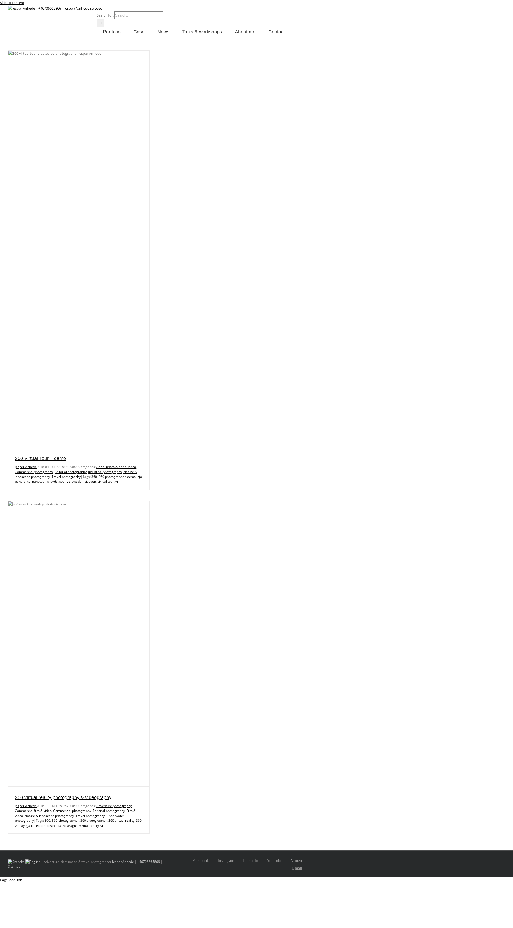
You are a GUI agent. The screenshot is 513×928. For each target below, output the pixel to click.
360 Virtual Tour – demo (40, 458)
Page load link (11, 880)
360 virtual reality (121, 820)
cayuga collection (32, 825)
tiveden (90, 481)
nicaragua (70, 825)
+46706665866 (148, 861)
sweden (77, 481)
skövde (52, 481)
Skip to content (12, 2)
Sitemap (14, 866)
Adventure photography (114, 806)
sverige (64, 481)
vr (116, 481)
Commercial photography (34, 472)
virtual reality (89, 825)
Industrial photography (105, 472)
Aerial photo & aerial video (116, 467)
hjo (139, 476)
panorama (22, 481)
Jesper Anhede (26, 467)
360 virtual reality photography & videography (63, 797)
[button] (293, 31)
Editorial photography (71, 472)
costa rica (54, 825)
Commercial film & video (33, 810)
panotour (39, 481)
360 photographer (112, 476)
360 (94, 476)
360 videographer (93, 820)
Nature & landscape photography (49, 815)
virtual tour (106, 481)
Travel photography (66, 476)
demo (131, 476)
